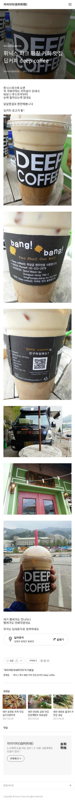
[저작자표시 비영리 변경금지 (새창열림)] (44, 660)
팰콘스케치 (9, 791)
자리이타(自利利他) (15, 4)
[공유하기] (16, 660)
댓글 (5, 727)
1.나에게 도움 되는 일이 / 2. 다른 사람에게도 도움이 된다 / (30, 749)
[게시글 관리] (21, 660)
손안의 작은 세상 (12, 797)
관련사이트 (8, 785)
